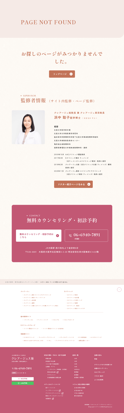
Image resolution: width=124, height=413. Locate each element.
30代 (75, 361)
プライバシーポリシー (106, 404)
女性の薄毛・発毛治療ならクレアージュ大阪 (21, 282)
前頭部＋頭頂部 (79, 377)
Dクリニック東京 (72, 295)
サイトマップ (94, 404)
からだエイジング (96, 337)
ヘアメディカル (28, 320)
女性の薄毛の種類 (79, 388)
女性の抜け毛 (78, 390)
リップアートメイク (52, 390)
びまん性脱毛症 (79, 393)
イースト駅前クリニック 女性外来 (53, 328)
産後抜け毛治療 (50, 361)
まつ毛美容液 (82, 337)
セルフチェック (99, 372)
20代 (75, 358)
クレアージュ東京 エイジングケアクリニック (37, 295)
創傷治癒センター (84, 340)
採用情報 (87, 404)
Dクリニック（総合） (73, 306)
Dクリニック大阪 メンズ (74, 300)
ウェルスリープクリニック (47, 337)
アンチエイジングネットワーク (65, 340)
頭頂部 (76, 372)
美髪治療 (48, 358)
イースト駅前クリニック (31, 328)
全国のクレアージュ (101, 368)
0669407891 (23, 368)
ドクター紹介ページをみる (71, 184)
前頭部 (76, 375)
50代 (75, 366)
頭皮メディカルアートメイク (54, 396)
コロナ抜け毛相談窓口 (52, 364)
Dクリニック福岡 (72, 303)
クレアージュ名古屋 (30, 300)
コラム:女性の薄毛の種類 (81, 384)
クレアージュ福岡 (29, 303)
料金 (95, 359)
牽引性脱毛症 (78, 396)
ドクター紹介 (98, 376)
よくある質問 (98, 380)
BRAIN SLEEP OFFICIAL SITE (33, 340)
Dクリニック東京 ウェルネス (76, 308)
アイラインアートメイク (53, 393)
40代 (75, 364)
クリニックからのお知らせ (103, 365)
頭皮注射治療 (51, 372)
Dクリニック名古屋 (73, 297)
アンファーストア (42, 320)
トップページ (60, 73)
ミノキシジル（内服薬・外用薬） (57, 369)
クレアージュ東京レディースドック (34, 297)
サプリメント (51, 375)
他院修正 (48, 398)
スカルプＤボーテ (68, 320)
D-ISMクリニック (29, 337)
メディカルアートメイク (66, 337)
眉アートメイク (50, 388)
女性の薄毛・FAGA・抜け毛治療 (55, 355)
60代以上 (77, 369)
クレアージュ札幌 (41, 306)
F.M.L (49, 340)
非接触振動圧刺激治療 (54, 377)
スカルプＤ (55, 320)
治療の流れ (98, 355)
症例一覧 (75, 355)
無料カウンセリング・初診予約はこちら (37, 235)
